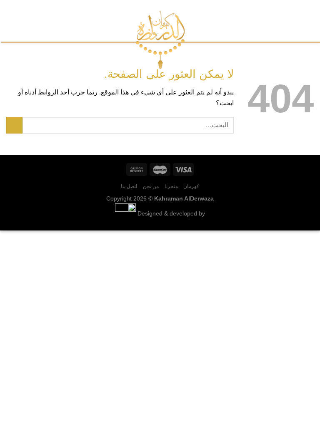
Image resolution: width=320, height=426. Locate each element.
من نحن (151, 186)
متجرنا (171, 186)
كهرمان (191, 186)
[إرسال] (14, 125)
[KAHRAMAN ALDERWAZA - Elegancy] (160, 39)
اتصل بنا (129, 186)
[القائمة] (309, 20)
